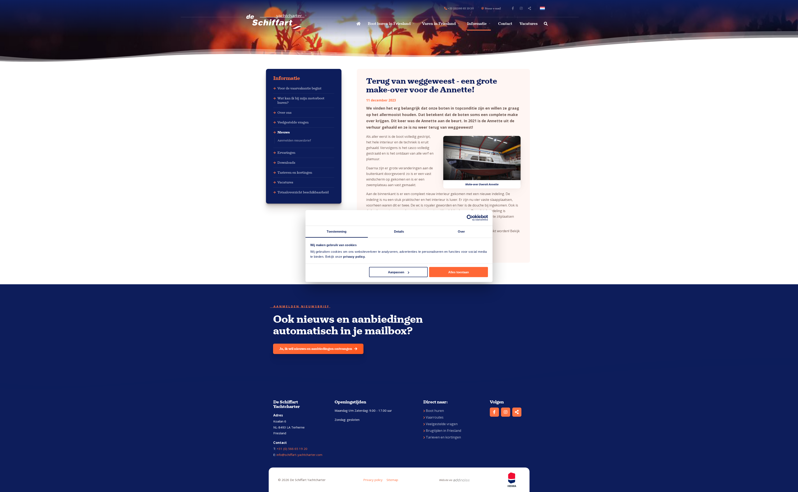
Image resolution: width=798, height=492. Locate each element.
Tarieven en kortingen (294, 172)
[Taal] (543, 8)
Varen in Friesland (439, 23)
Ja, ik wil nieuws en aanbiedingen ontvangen (315, 349)
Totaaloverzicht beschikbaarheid (303, 192)
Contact (505, 23)
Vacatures (529, 23)
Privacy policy (373, 480)
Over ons (284, 112)
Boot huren (435, 410)
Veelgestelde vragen (293, 122)
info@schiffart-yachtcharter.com (299, 455)
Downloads (286, 162)
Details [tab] (399, 231)
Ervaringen (286, 152)
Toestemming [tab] (336, 231)
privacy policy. (354, 256)
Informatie (477, 23)
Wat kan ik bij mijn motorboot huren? (300, 100)
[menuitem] (358, 24)
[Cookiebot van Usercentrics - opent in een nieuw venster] (470, 218)
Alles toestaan (458, 272)
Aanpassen (396, 272)
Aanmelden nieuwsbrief (294, 140)
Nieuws (283, 132)
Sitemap (392, 480)
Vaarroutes (434, 417)
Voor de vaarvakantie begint (299, 88)
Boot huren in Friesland (389, 23)
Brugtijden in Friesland (443, 430)
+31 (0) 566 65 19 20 (292, 449)
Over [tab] (461, 231)
